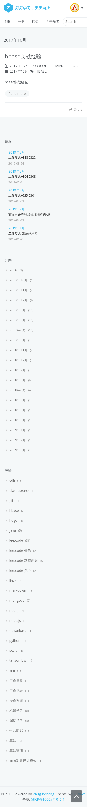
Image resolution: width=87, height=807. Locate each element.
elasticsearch (19, 490)
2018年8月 (17, 410)
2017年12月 (18, 300)
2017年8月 (17, 330)
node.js (15, 620)
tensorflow (17, 660)
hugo (13, 520)
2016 (13, 270)
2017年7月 (17, 320)
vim (12, 670)
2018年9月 (17, 420)
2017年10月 (19, 71)
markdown (17, 590)
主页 (7, 21)
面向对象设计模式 (22, 760)
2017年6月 (17, 310)
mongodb (17, 600)
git (11, 500)
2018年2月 (17, 370)
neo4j (13, 610)
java (12, 530)
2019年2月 (16, 209)
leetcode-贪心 (20, 570)
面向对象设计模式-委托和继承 (29, 214)
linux (12, 580)
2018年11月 (18, 350)
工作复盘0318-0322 (22, 157)
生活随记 (16, 730)
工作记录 (16, 690)
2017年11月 (18, 290)
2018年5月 (17, 390)
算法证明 (16, 750)
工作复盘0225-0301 (22, 195)
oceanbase (18, 630)
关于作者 (52, 21)
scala (13, 650)
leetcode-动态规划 (23, 560)
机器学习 (16, 710)
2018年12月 (18, 360)
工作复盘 (16, 680)
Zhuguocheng (43, 794)
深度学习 (16, 720)
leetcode (16, 540)
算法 (12, 740)
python (14, 640)
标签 (35, 21)
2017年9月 (17, 340)
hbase (41, 71)
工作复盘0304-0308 (22, 176)
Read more (17, 93)
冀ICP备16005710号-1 (48, 799)
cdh (12, 480)
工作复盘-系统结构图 (23, 233)
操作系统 (16, 700)
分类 (21, 21)
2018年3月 (17, 380)
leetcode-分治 (20, 550)
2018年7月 (17, 400)
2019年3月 (16, 152)
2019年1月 (16, 228)
